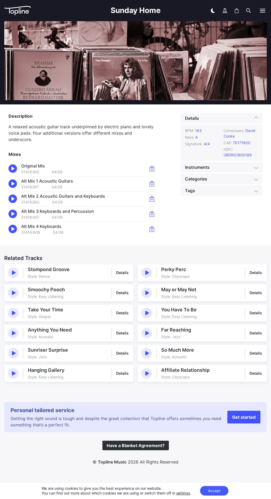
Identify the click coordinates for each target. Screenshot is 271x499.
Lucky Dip (238, 23)
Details (192, 118)
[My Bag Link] (237, 10)
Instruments (197, 167)
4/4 (207, 144)
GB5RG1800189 (238, 155)
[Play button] (13, 272)
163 (198, 130)
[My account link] (225, 10)
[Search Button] (248, 10)
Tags (190, 190)
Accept (214, 490)
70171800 (241, 142)
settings (183, 493)
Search (260, 23)
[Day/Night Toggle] (212, 10)
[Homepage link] (36, 11)
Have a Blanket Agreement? (136, 445)
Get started (244, 417)
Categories (196, 179)
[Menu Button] (262, 10)
